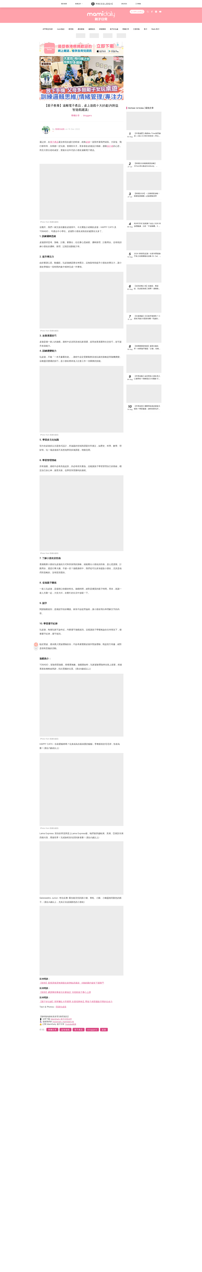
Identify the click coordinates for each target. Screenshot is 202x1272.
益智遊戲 (65, 1029)
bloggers (87, 115)
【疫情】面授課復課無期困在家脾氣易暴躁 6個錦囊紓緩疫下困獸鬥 (72, 983)
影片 (145, 29)
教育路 (71, 29)
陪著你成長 (60, 129)
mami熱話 (60, 29)
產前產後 (81, 29)
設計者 (110, 146)
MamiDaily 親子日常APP (61, 1019)
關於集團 (64, 4)
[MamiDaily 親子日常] (101, 16)
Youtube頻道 (70, 1024)
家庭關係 (102, 29)
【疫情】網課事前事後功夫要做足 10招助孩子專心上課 (65, 992)
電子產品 (54, 142)
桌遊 (88, 142)
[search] (148, 12)
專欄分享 (125, 29)
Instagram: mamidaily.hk (63, 1021)
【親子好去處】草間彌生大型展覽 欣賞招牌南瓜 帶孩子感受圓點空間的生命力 (76, 1001)
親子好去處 (114, 29)
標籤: (43, 1029)
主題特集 (136, 29)
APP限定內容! (48, 29)
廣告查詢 (124, 4)
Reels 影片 (155, 29)
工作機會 (138, 4)
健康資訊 (91, 29)
